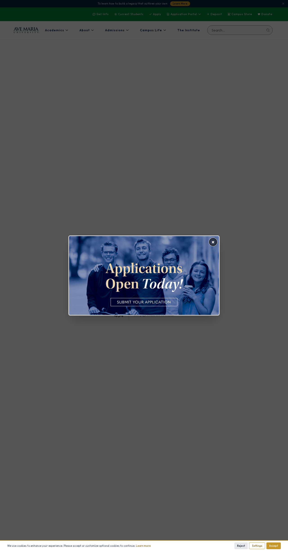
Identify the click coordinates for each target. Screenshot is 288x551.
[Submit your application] (144, 275)
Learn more (143, 545)
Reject (241, 545)
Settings (257, 545)
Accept (273, 545)
